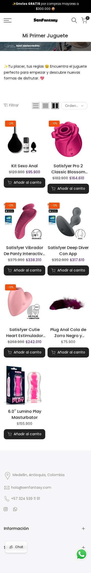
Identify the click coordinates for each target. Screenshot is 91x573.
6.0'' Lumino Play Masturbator (24, 414)
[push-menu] (7, 20)
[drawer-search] (74, 20)
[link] (45, 46)
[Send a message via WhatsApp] (81, 554)
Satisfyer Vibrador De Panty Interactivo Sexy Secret (24, 251)
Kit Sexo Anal (24, 166)
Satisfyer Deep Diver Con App (68, 251)
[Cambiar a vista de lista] (35, 105)
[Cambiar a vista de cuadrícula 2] (55, 105)
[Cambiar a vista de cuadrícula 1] (45, 105)
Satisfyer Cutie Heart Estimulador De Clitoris (24, 333)
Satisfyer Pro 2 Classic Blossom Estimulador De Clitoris (68, 169)
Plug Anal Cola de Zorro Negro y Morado (68, 333)
